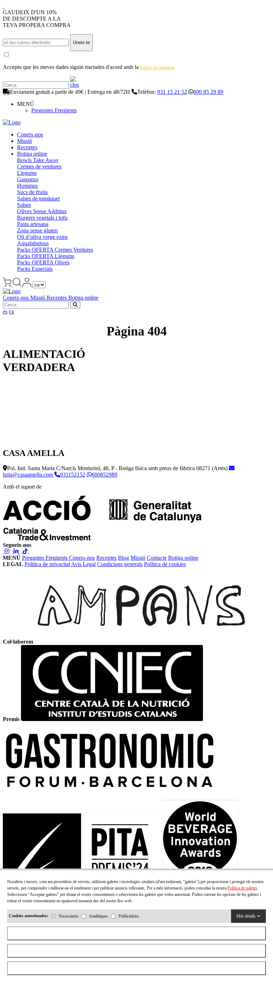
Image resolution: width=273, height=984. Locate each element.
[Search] (74, 85)
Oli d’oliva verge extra (42, 237)
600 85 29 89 (208, 92)
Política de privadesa (157, 67)
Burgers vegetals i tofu (42, 218)
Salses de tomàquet (38, 198)
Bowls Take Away (38, 160)
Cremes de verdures (39, 166)
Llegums (27, 173)
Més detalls (246, 916)
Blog (123, 558)
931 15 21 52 (172, 92)
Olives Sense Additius (41, 211)
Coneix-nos (30, 134)
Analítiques (98, 916)
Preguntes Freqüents (54, 110)
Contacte (157, 558)
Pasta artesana (32, 224)
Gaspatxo (27, 179)
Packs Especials (35, 269)
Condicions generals (120, 564)
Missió (24, 141)
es (5, 311)
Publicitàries (128, 916)
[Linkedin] (16, 551)
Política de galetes (242, 888)
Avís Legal (83, 564)
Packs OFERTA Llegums (45, 256)
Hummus (27, 186)
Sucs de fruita (32, 192)
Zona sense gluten (37, 230)
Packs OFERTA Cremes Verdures (55, 250)
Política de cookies (165, 564)
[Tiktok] (25, 551)
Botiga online (32, 154)
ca (11, 311)
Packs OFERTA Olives (43, 262)
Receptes (27, 147)
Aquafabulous (33, 243)
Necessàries (69, 916)
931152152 (72, 475)
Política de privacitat (47, 564)
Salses (24, 205)
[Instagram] (7, 551)
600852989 (104, 475)
